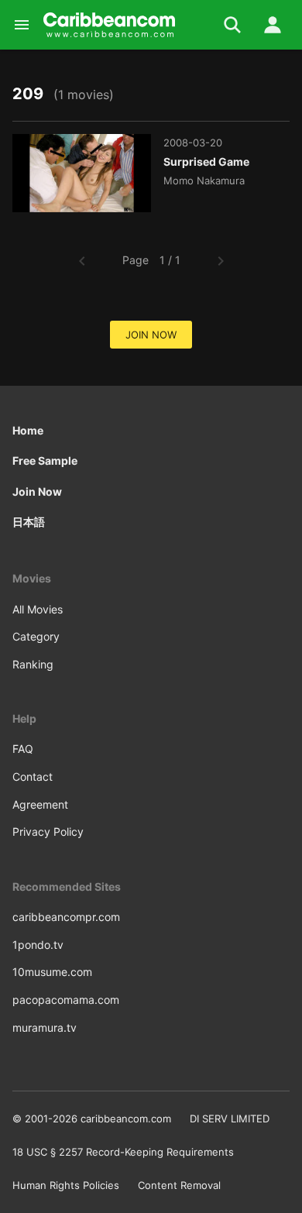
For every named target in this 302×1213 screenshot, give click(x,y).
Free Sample (44, 460)
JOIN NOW (151, 334)
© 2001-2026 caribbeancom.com (91, 1118)
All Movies (37, 609)
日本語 (28, 521)
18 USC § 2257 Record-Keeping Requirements (123, 1152)
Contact (32, 776)
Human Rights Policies (65, 1185)
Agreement (40, 804)
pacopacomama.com (65, 999)
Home (27, 430)
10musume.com (52, 971)
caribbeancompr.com (66, 916)
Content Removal (179, 1185)
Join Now (37, 491)
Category (36, 636)
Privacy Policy (48, 831)
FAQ (22, 748)
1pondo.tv (37, 944)
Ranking (32, 664)
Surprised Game (206, 161)
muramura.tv (44, 1027)
